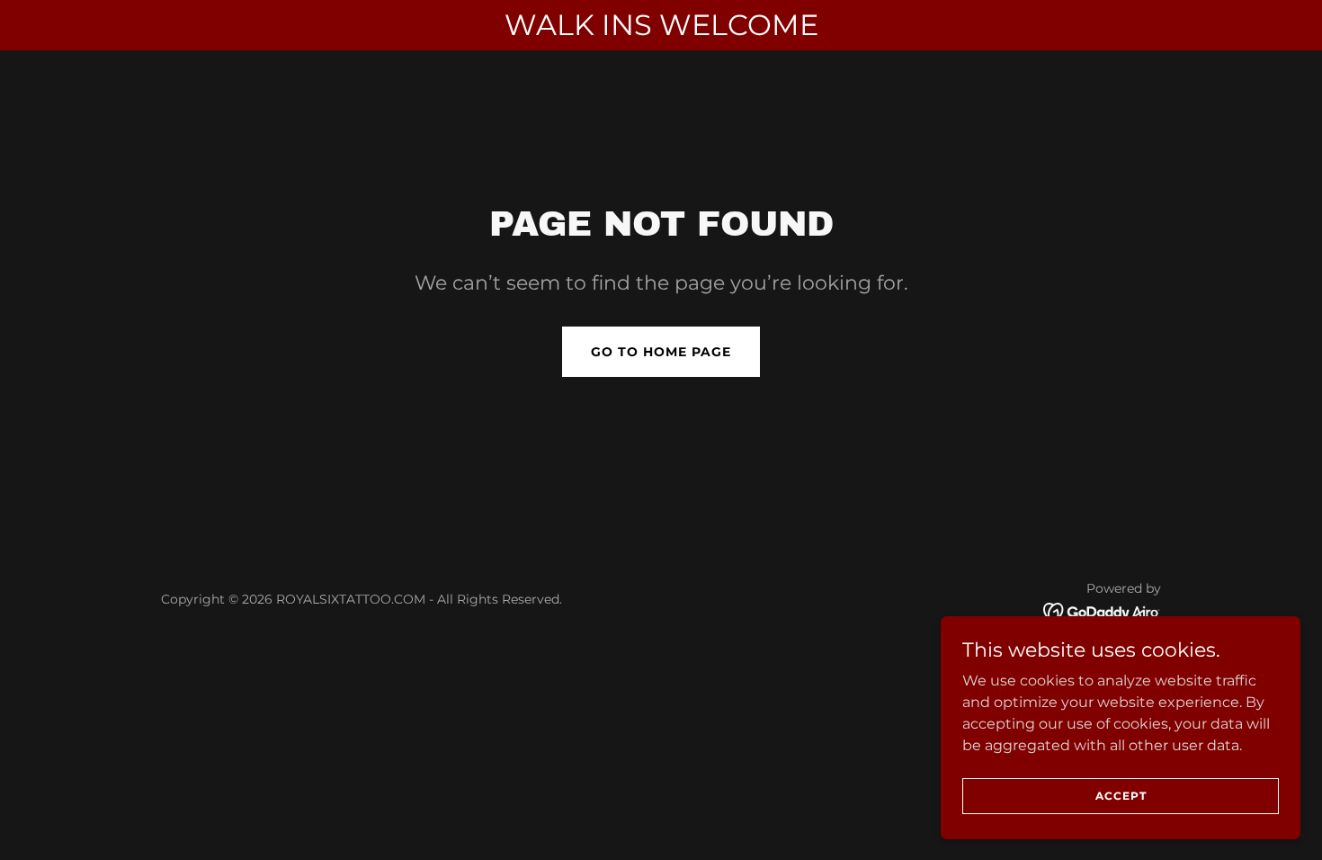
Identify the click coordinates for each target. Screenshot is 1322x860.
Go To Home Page (661, 352)
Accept (1121, 795)
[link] (1102, 610)
